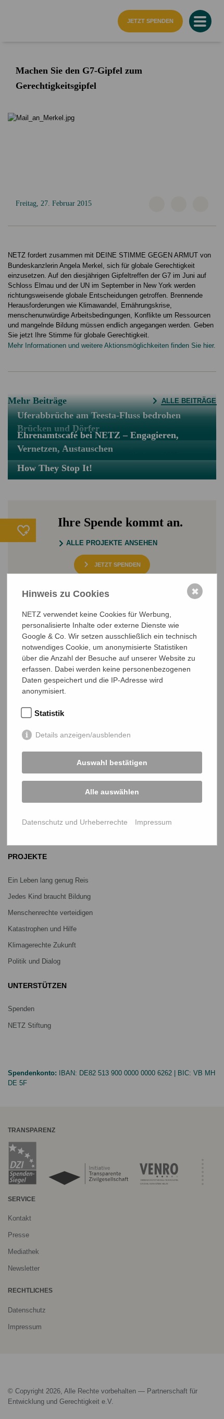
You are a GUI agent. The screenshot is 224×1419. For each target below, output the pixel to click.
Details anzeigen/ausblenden (83, 735)
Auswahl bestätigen (112, 762)
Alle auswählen (112, 792)
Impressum (153, 822)
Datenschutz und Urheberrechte (75, 822)
